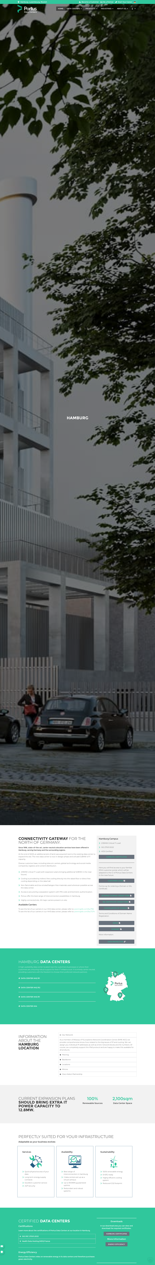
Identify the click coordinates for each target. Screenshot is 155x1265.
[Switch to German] (134, 2)
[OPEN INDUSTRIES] (113, 8)
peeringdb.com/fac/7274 (84, 912)
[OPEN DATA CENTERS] (81, 8)
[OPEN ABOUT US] (127, 8)
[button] (150, 1260)
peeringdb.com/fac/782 (84, 909)
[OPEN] (135, 8)
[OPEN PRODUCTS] (97, 8)
